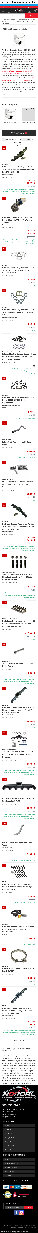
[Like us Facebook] (16, 1212)
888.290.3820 (11, 1105)
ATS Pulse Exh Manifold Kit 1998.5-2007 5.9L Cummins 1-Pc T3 (18, 799)
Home (7, 1126)
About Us (8, 1130)
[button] (15, 1042)
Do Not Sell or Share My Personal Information (15, 1232)
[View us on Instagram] (21, 1212)
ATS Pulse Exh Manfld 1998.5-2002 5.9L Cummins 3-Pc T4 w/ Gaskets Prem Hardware (18, 754)
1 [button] (17, 1043)
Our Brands (8, 1134)
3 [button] (20, 1043)
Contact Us (8, 1150)
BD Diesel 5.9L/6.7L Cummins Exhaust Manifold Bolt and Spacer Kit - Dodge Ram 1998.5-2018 (17, 887)
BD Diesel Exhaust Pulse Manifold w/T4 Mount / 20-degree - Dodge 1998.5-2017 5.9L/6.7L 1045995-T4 (18, 1010)
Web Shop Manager (30, 1227)
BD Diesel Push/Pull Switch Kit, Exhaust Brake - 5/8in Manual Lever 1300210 (18, 927)
